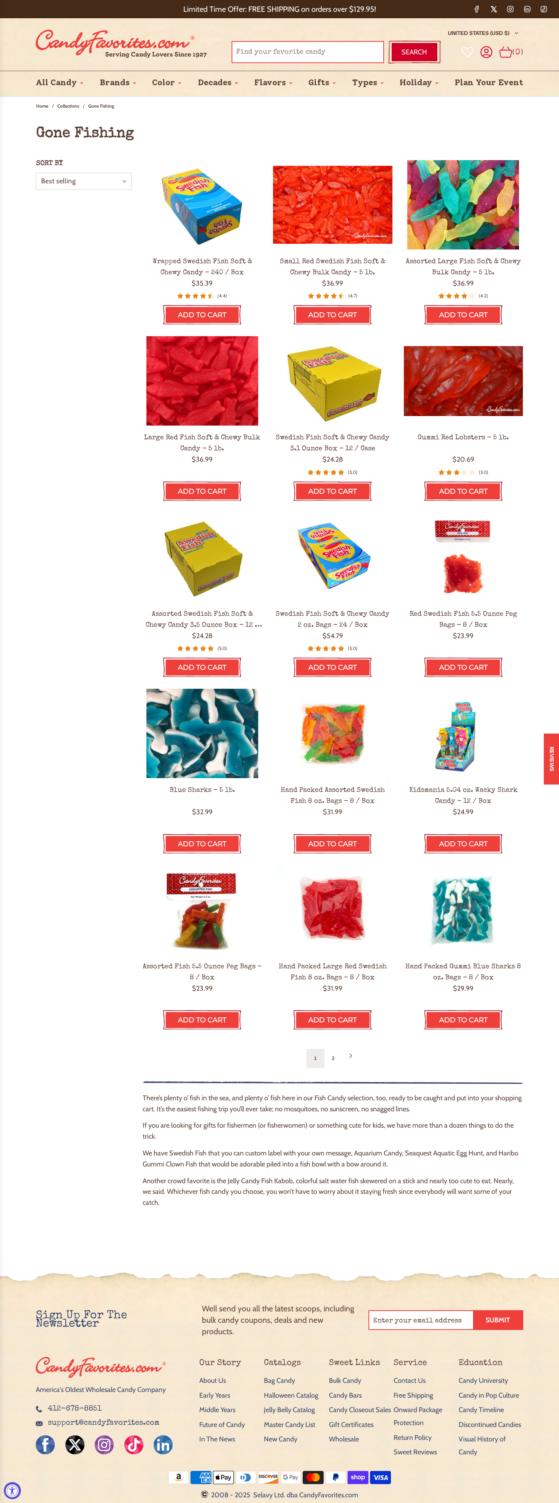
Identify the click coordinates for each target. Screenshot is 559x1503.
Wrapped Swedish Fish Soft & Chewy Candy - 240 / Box (202, 267)
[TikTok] (543, 9)
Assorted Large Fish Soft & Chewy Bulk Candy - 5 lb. (463, 267)
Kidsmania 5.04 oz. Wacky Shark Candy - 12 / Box (463, 796)
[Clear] (359, 52)
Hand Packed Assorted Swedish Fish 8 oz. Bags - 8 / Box (333, 796)
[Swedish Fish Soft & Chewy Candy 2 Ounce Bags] (332, 557)
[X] (493, 9)
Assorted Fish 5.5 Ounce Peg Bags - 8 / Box (202, 972)
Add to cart (202, 315)
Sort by (49, 163)
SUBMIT (498, 1320)
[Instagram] (510, 9)
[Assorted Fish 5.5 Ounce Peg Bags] (202, 910)
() (517, 52)
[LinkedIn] (527, 9)
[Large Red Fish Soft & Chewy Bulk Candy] (202, 381)
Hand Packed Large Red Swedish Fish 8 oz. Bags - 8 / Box (333, 972)
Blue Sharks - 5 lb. (202, 790)
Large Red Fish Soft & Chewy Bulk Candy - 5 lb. (202, 443)
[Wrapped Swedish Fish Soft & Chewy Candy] (202, 204)
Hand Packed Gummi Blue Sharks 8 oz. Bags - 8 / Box (463, 972)
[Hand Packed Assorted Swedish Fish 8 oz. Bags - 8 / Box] (332, 733)
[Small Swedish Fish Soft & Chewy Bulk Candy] (332, 204)
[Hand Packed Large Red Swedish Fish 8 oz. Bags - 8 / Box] (332, 910)
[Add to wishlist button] (468, 52)
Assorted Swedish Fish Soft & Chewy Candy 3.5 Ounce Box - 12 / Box (202, 621)
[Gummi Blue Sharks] (202, 733)
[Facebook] (476, 9)
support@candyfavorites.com (103, 1423)
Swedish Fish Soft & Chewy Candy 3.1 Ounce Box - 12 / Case (332, 443)
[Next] (350, 1058)
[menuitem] (56, 83)
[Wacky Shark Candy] (463, 733)
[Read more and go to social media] (45, 1444)
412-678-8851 (75, 1409)
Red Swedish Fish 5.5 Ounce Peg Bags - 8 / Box (463, 620)
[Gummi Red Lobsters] (463, 381)
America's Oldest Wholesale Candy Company (101, 1389)
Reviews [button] (551, 759)
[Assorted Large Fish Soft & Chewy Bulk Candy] (463, 204)
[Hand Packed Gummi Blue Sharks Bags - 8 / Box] (463, 910)
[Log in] (487, 52)
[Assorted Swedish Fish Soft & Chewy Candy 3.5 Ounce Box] (202, 557)
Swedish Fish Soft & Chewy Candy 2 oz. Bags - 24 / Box (332, 620)
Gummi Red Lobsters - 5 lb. (463, 437)
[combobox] (308, 52)
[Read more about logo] (101, 1378)
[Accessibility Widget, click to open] (12, 1490)
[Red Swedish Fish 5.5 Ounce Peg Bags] (463, 557)
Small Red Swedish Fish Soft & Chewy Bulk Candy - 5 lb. (332, 267)
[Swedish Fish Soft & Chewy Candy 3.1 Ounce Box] (332, 381)
